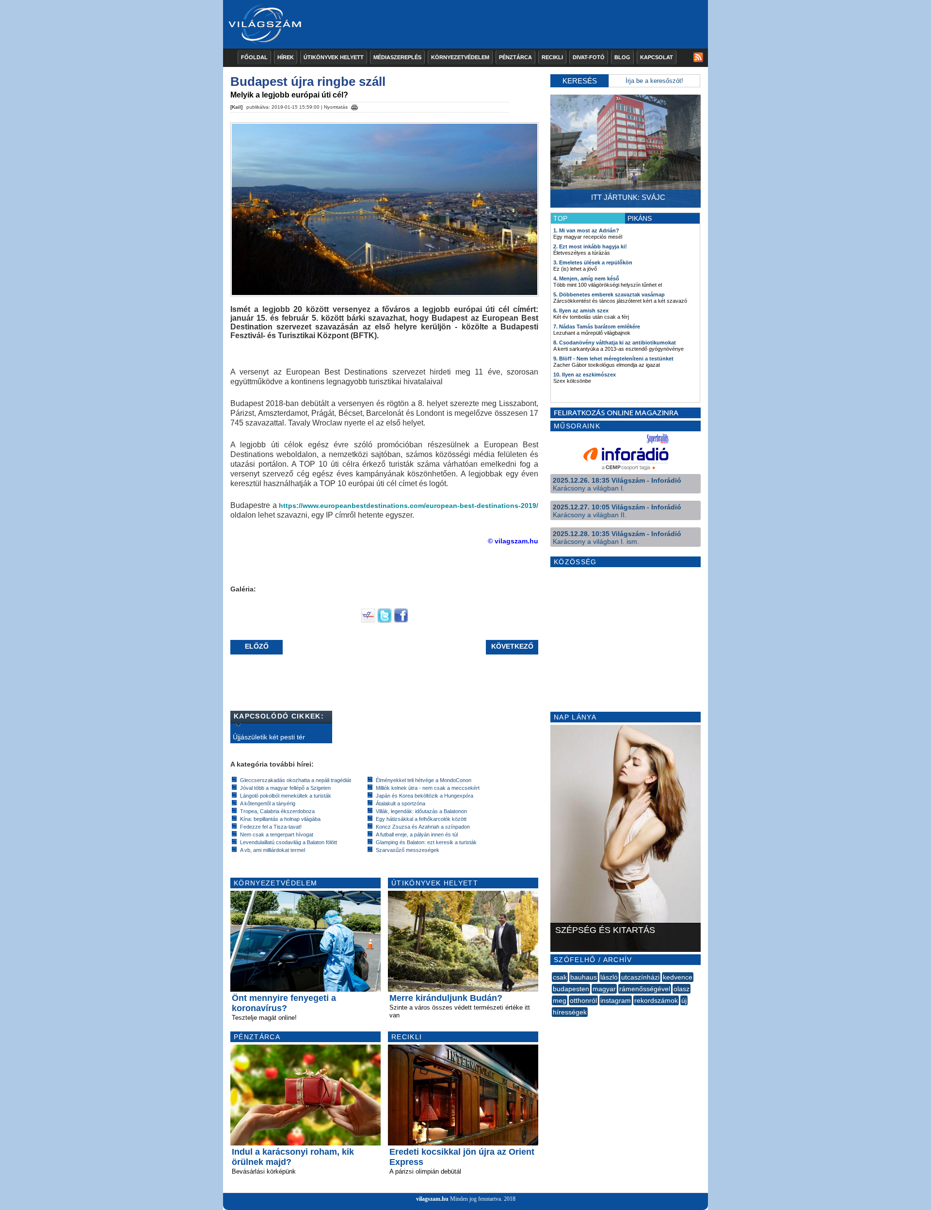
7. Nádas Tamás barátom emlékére (596, 326)
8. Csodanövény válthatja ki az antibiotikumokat (614, 342)
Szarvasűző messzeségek (407, 850)
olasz (682, 989)
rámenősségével (644, 989)
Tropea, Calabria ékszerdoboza (277, 811)
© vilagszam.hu (513, 541)
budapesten (571, 989)
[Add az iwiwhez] (368, 620)
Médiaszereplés (397, 57)
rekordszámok (656, 1000)
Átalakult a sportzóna (400, 803)
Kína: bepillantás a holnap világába (280, 819)
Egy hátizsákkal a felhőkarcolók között (421, 819)
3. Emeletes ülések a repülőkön (592, 262)
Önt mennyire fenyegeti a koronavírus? (284, 1003)
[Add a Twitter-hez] (384, 620)
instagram (615, 1000)
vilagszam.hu (432, 1198)
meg (559, 1000)
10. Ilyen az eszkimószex (584, 374)
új (684, 1000)
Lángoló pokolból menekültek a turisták (285, 796)
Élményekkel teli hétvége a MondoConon (423, 780)
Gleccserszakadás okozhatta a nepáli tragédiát (295, 780)
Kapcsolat (656, 57)
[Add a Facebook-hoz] (401, 620)
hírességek (570, 1012)
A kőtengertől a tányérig (267, 803)
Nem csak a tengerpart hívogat (276, 834)
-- (552, 1023)
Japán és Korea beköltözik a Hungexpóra (424, 796)
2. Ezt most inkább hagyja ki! (590, 246)
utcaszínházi (640, 977)
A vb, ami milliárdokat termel (272, 850)
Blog (622, 57)
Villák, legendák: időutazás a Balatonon (421, 811)
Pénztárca (515, 57)
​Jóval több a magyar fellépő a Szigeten (285, 788)
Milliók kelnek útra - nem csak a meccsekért (428, 788)
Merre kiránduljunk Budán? (445, 998)
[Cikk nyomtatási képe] (354, 106)
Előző (257, 646)
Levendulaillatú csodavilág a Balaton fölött (288, 842)
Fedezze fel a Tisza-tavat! (271, 827)
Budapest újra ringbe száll (307, 81)
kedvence (677, 977)
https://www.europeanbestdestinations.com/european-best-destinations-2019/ (408, 505)
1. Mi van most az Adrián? (586, 230)
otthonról (583, 1000)
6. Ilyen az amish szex (581, 310)
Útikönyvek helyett (334, 57)
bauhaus (583, 977)
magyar (604, 989)
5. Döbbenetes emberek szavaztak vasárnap (609, 294)
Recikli (552, 57)
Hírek (285, 57)
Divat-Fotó (589, 57)
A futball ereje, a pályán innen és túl (417, 834)
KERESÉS (579, 81)
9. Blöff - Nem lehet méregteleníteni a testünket (613, 358)
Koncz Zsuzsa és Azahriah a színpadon (423, 827)
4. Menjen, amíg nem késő (586, 278)
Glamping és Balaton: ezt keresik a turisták (426, 842)
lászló (609, 977)
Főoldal (254, 57)
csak (560, 977)
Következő (512, 646)
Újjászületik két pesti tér (269, 737)
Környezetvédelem (460, 57)
